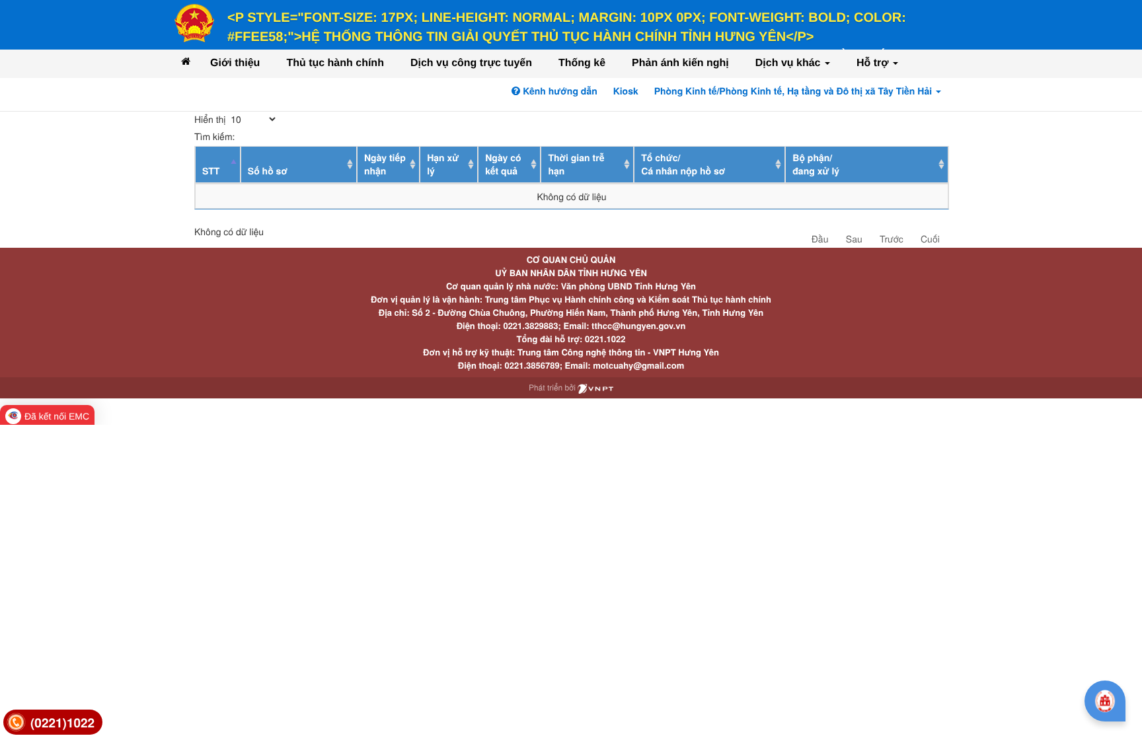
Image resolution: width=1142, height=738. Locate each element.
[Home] (185, 61)
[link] (52, 722)
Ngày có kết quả (503, 164)
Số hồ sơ (267, 171)
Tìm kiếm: (214, 136)
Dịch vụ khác (789, 63)
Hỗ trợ (874, 63)
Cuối (930, 238)
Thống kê (581, 63)
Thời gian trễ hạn (576, 164)
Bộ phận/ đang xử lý (815, 164)
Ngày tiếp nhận (385, 164)
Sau (854, 238)
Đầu (820, 238)
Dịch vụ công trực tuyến (471, 63)
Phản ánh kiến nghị (680, 63)
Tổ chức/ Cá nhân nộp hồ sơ (683, 164)
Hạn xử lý (443, 164)
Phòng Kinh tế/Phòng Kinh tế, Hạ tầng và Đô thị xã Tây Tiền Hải (794, 91)
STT (210, 171)
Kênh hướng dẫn (558, 91)
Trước (891, 238)
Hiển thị (211, 119)
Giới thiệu (235, 63)
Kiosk (625, 91)
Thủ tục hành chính (335, 63)
